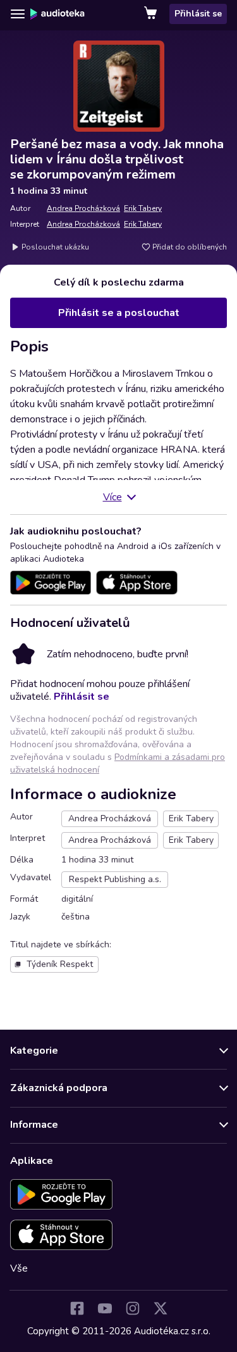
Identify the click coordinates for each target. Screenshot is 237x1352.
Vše (19, 1268)
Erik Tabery (143, 208)
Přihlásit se (198, 14)
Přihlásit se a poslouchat (118, 313)
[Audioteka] (57, 14)
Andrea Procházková (83, 208)
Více (112, 497)
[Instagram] (132, 1308)
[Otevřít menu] (17, 14)
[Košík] (151, 14)
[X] (160, 1308)
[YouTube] (104, 1308)
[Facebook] (77, 1308)
